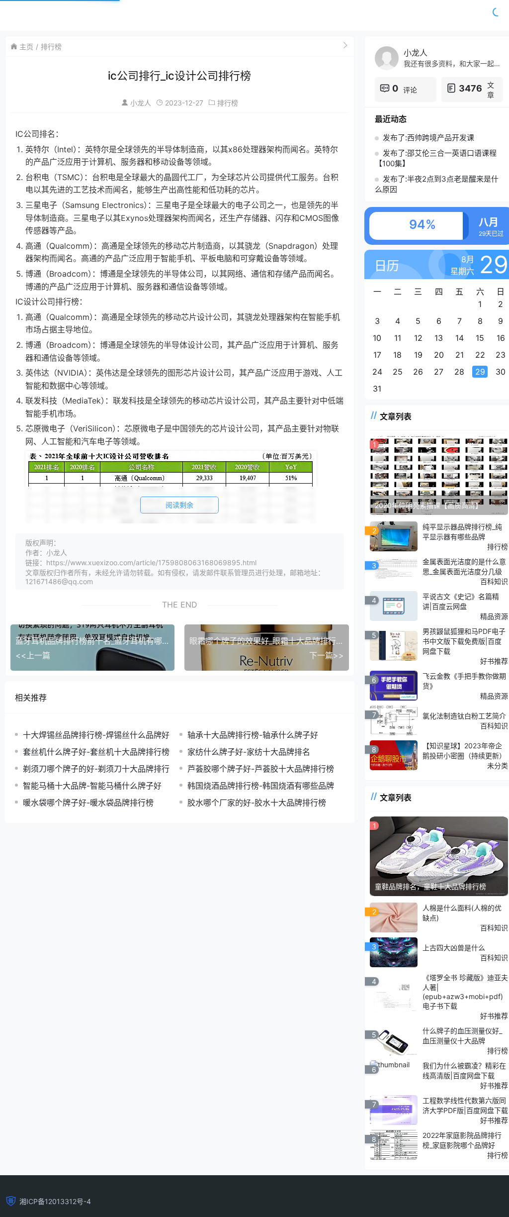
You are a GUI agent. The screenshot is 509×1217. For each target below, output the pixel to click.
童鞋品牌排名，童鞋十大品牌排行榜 (430, 886)
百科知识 (494, 581)
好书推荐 (494, 661)
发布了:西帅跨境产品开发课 (428, 137)
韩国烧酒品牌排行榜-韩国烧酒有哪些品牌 (260, 786)
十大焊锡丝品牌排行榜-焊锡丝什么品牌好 (96, 735)
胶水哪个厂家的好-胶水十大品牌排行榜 (256, 803)
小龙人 (140, 103)
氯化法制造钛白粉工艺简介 (464, 715)
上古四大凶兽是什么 (454, 947)
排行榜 (51, 46)
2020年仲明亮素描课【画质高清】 (428, 505)
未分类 (497, 765)
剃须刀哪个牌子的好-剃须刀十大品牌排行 (96, 769)
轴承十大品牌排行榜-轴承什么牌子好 (252, 735)
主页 (26, 46)
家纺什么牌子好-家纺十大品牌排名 (248, 752)
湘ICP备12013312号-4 (55, 1201)
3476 (470, 88)
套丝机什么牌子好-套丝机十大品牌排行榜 (96, 752)
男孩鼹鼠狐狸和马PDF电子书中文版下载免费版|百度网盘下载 (464, 641)
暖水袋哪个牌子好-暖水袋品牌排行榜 (88, 803)
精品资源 (494, 616)
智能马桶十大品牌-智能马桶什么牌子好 (92, 786)
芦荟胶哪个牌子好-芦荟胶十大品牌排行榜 (260, 769)
